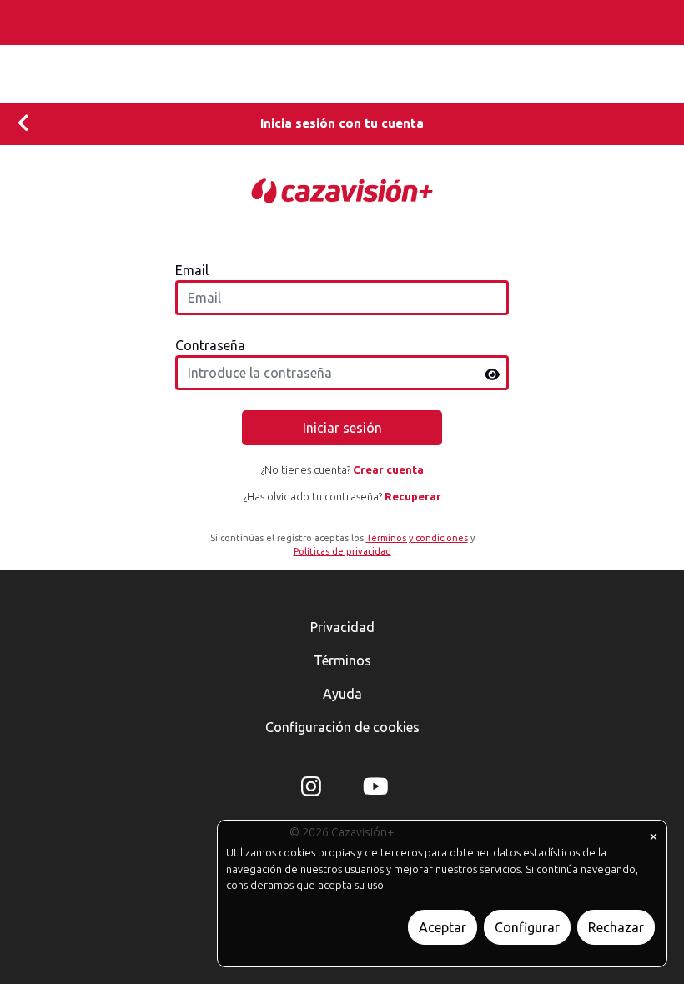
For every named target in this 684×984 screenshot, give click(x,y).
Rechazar (616, 927)
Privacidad (342, 627)
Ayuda (342, 693)
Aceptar (442, 927)
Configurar (527, 927)
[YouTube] (373, 790)
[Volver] (24, 124)
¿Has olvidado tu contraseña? (342, 496)
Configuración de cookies (342, 727)
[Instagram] (311, 790)
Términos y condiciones (417, 538)
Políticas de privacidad (342, 551)
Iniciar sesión (342, 427)
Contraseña (210, 345)
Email (192, 270)
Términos (342, 660)
